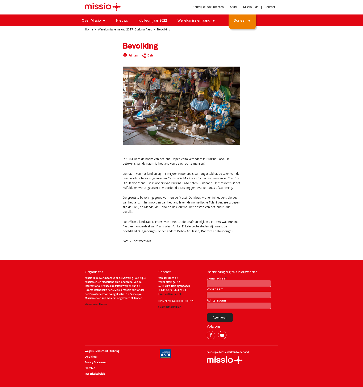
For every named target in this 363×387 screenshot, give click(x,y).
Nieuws (122, 20)
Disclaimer (91, 356)
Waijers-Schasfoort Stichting (102, 351)
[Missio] (103, 7)
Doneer (240, 20)
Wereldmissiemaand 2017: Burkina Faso (125, 29)
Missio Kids (250, 7)
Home (89, 29)
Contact (269, 7)
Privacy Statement (96, 362)
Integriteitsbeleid (95, 373)
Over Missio (91, 20)
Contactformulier (170, 307)
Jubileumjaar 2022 (152, 20)
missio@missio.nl (170, 294)
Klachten (90, 368)
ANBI (233, 7)
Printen (133, 55)
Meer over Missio (96, 304)
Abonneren (220, 317)
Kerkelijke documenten (208, 7)
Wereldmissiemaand (194, 20)
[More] (149, 56)
